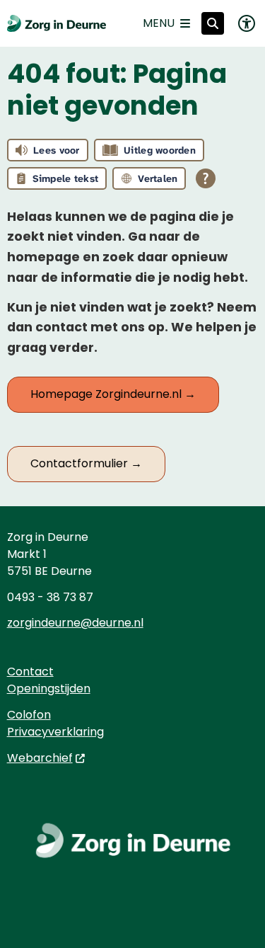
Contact (30, 671)
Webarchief (40, 758)
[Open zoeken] (212, 23)
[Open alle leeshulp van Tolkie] (206, 178)
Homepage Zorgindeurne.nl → (113, 394)
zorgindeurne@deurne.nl (75, 623)
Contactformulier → (86, 463)
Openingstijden (48, 688)
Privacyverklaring (55, 732)
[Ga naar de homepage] (56, 24)
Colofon (29, 715)
